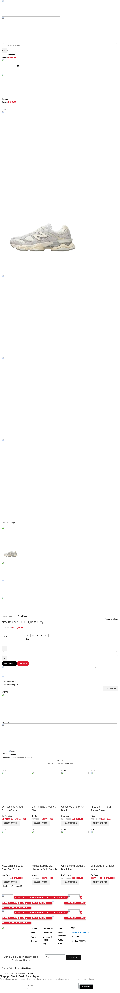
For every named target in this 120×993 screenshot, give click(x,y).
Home (4, 616)
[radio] (28, 635)
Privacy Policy (8, 968)
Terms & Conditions (23, 968)
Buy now (23, 663)
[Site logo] (31, 8)
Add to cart (9, 663)
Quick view (100, 861)
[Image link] (14, 933)
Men (33, 933)
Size (5, 636)
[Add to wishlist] (106, 861)
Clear (27, 639)
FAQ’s (45, 944)
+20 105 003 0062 (78, 941)
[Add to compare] (94, 861)
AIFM (30, 973)
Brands (34, 941)
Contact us (47, 933)
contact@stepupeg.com (80, 932)
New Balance (24, 616)
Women (12, 616)
